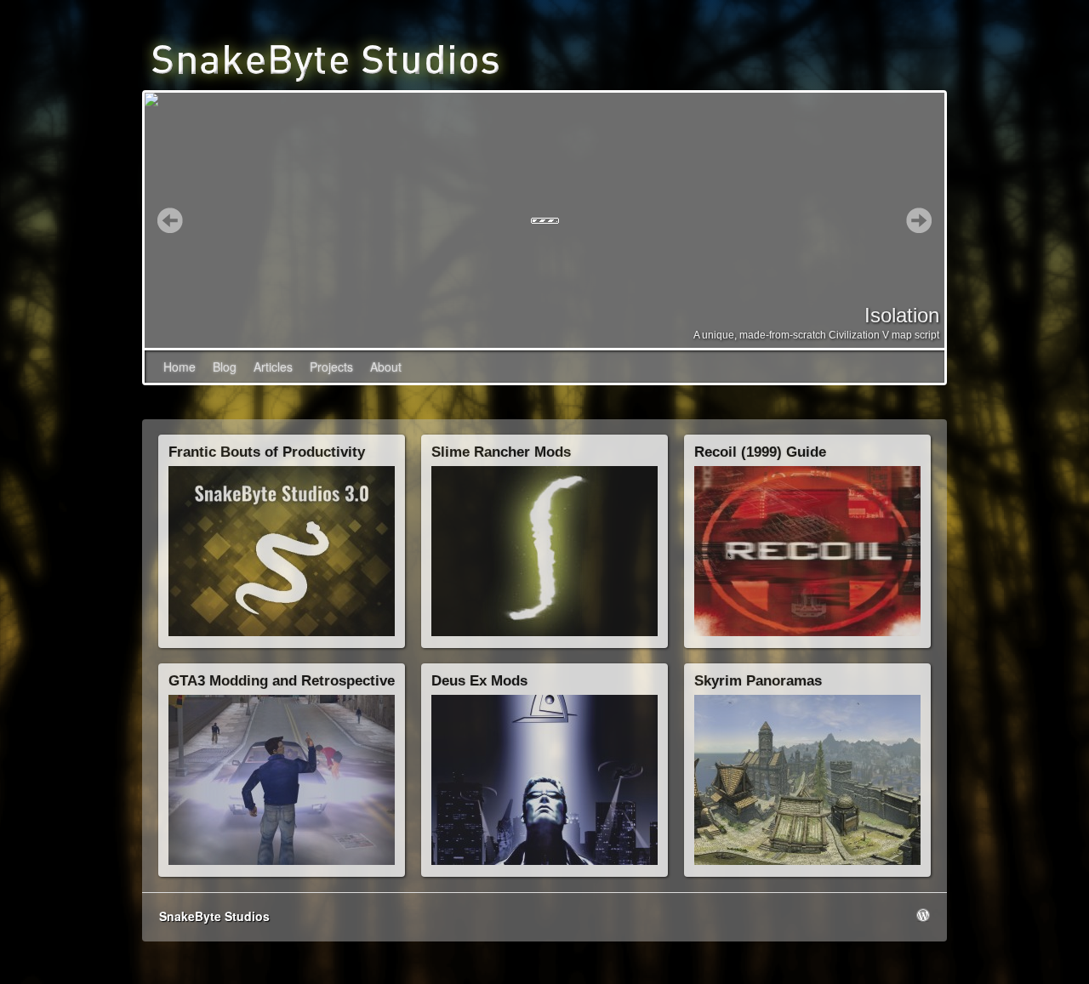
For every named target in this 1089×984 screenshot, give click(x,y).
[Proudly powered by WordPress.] (923, 915)
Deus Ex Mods (479, 681)
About (386, 366)
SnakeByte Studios (214, 915)
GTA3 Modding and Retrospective (281, 681)
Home (179, 366)
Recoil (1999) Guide (760, 452)
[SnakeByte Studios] (326, 59)
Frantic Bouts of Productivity (266, 452)
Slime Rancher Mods (501, 452)
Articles (273, 366)
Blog (225, 366)
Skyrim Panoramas (758, 681)
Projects (331, 366)
